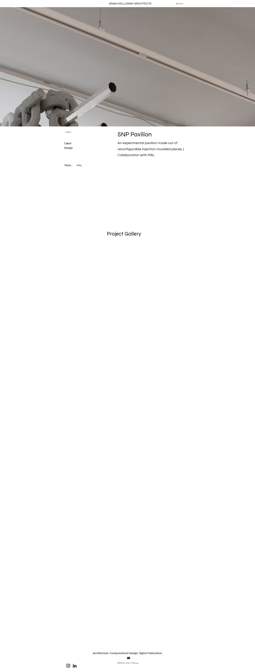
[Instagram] (68, 665)
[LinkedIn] (74, 665)
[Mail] (128, 658)
